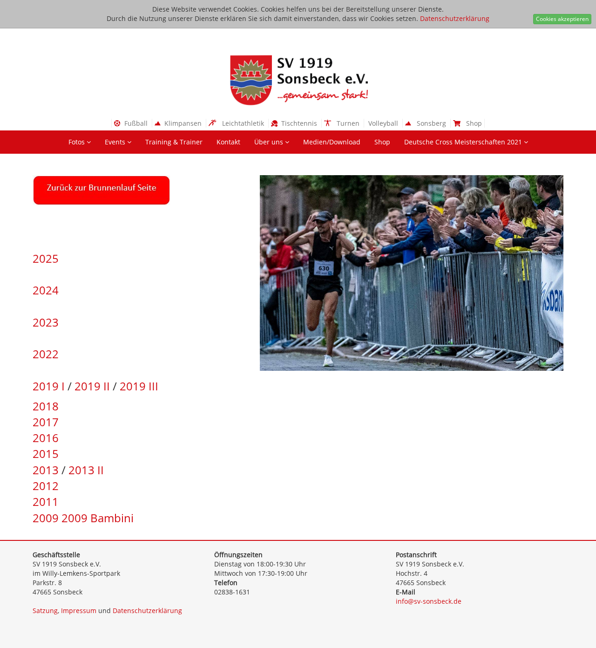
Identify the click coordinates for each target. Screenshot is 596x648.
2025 (46, 258)
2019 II (92, 386)
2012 (46, 485)
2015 (46, 453)
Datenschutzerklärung (454, 18)
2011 (46, 501)
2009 (46, 517)
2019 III (139, 386)
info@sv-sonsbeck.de (428, 601)
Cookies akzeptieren (562, 19)
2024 (46, 290)
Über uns (269, 141)
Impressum (78, 610)
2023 (46, 322)
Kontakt (228, 141)
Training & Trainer (174, 141)
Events (116, 141)
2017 (46, 422)
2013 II (86, 469)
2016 (46, 437)
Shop (382, 141)
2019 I (49, 386)
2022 (46, 354)
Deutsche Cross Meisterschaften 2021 (464, 141)
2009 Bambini (97, 517)
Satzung (45, 610)
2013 (46, 469)
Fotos (77, 141)
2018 (46, 406)
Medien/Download (331, 141)
